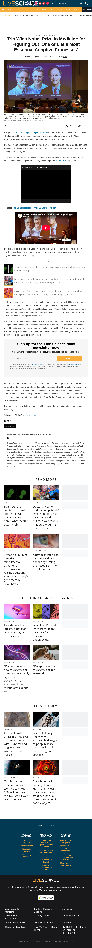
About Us (67, 909)
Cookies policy (70, 916)
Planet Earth (56, 9)
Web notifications (44, 922)
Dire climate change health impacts (27, 15)
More (76, 9)
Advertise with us (15, 922)
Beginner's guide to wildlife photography (65, 848)
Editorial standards (16, 927)
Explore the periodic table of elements (46, 860)
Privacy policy (42, 916)
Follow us (72, 126)
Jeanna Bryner (33, 56)
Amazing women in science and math (46, 852)
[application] (46, 184)
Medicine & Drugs (49, 35)
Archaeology (23, 9)
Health (35, 9)
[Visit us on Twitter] (32, 3)
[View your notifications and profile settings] (81, 3)
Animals (11, 9)
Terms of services (36, 364)
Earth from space (26, 846)
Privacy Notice (74, 364)
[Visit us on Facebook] (28, 3)
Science (44, 9)
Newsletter (83, 126)
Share (9, 126)
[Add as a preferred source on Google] (46, 897)
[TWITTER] (9, 437)
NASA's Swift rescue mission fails (60, 15)
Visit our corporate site (50, 890)
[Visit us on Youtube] (40, 3)
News (65, 57)
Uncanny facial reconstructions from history (46, 867)
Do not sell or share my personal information (74, 930)
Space (67, 9)
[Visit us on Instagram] (36, 3)
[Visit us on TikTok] (47, 3)
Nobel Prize (61, 161)
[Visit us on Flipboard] (43, 3)
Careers (66, 922)
